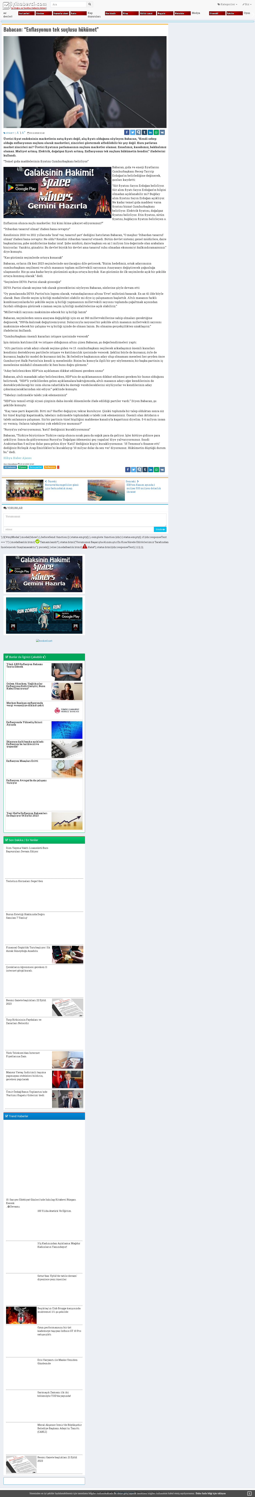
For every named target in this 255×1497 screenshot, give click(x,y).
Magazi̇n (161, 13)
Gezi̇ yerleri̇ (24, 13)
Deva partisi (36, 467)
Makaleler (179, 13)
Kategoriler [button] (228, 4)
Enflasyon (50, 467)
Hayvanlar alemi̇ (61, 13)
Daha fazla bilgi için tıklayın (211, 1493)
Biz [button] (247, 4)
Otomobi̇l (214, 13)
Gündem (40, 13)
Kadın (73, 13)
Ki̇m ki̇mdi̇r (111, 13)
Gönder (159, 529)
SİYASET (10, 133)
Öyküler (230, 13)
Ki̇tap (125, 13)
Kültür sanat (146, 13)
